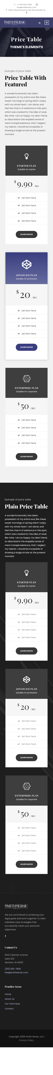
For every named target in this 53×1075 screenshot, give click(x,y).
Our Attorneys (12, 1003)
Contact (9, 1008)
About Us (9, 999)
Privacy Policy (26, 1040)
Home (8, 994)
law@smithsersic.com (26, 7)
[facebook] (26, 12)
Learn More (26, 234)
